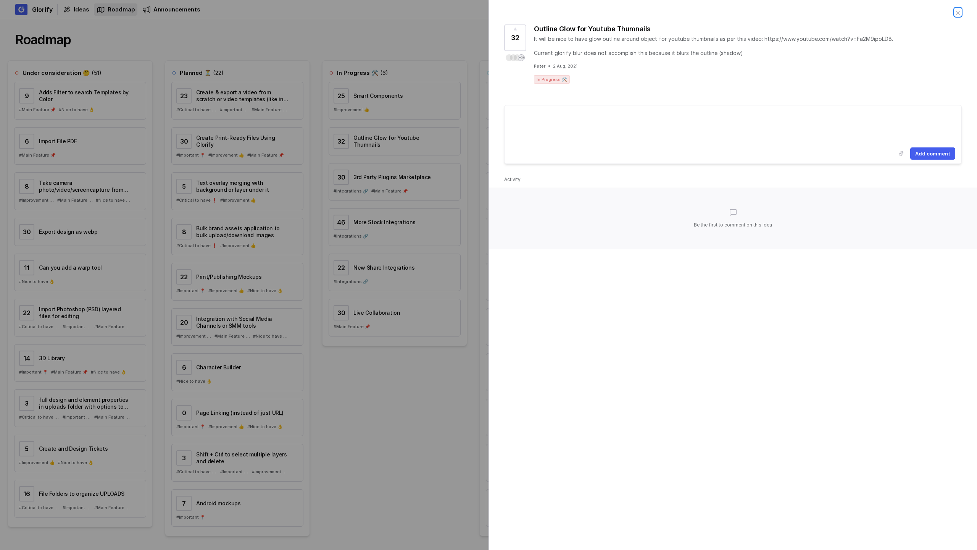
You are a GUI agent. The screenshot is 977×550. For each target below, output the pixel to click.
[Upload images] (901, 153)
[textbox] (733, 125)
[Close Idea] (958, 12)
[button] (515, 57)
